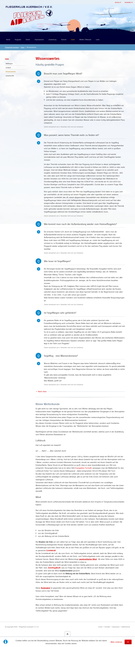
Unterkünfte (10, 76)
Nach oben (42, 391)
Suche (100, 627)
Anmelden (128, 2)
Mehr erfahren (116, 642)
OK (128, 642)
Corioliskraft (51, 550)
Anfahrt (8, 67)
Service (117, 2)
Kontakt (107, 627)
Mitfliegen (9, 63)
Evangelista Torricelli (83, 468)
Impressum (116, 627)
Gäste (23, 47)
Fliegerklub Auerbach (12, 47)
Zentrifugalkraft (54, 567)
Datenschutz (126, 627)
